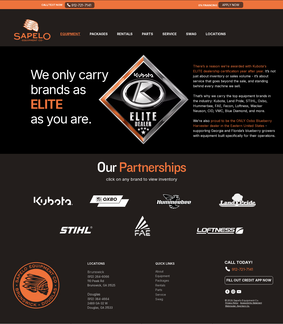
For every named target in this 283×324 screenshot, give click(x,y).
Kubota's (259, 66)
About (159, 271)
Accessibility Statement (251, 303)
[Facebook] (227, 291)
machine (222, 86)
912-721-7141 (242, 269)
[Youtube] (239, 291)
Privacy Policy (231, 303)
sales (234, 76)
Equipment (162, 276)
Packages (162, 280)
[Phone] (227, 269)
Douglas (93, 307)
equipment (247, 96)
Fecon (228, 106)
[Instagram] (233, 291)
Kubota (219, 101)
